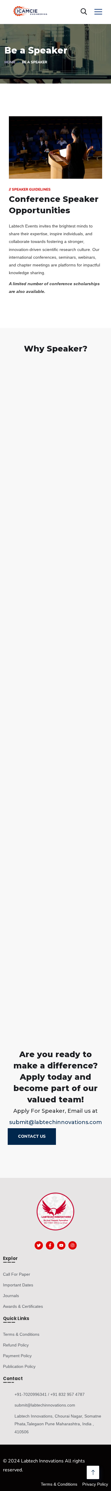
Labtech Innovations (42, 1461)
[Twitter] (39, 1245)
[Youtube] (61, 1245)
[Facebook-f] (50, 1245)
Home (9, 62)
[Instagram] (72, 1245)
